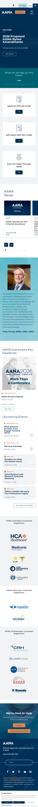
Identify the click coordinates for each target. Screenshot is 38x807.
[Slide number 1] (5, 250)
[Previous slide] (6, 245)
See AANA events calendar (24, 505)
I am (19, 80)
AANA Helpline (8, 786)
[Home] (7, 13)
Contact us (19, 725)
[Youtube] (25, 772)
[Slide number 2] (9, 250)
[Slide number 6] (25, 250)
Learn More (7, 409)
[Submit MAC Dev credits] (19, 141)
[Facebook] (7, 772)
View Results (9, 54)
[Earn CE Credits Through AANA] (19, 172)
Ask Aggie (23, 5)
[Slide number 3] (13, 250)
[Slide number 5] (21, 250)
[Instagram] (19, 772)
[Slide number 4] (17, 250)
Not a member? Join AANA (19, 731)
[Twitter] (13, 772)
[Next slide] (11, 245)
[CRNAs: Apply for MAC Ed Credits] (19, 112)
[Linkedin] (30, 772)
